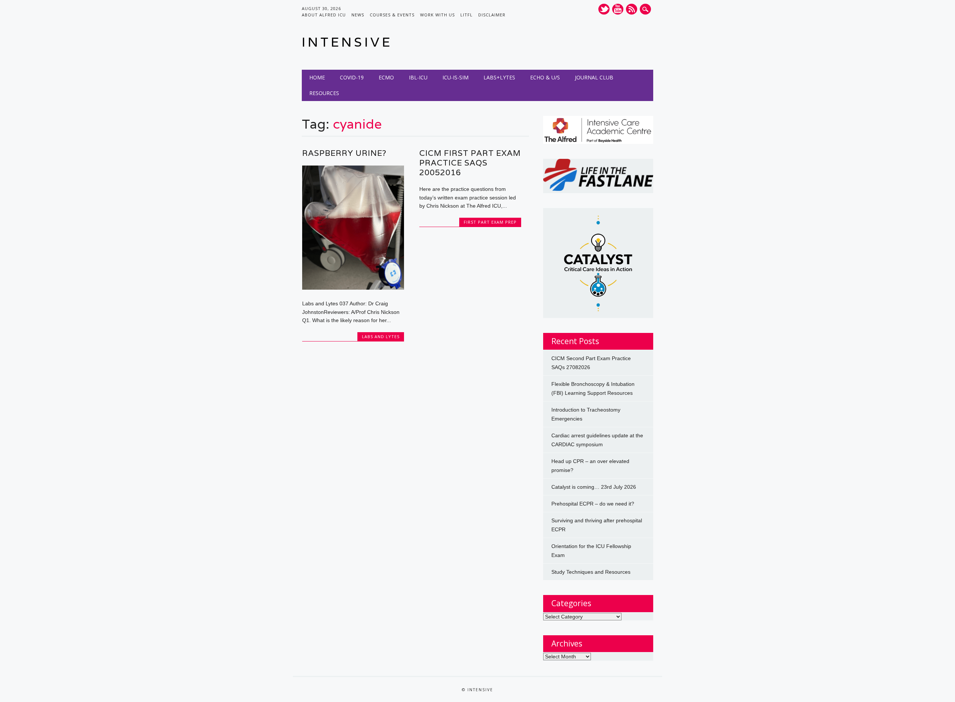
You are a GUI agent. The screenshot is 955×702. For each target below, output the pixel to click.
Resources (324, 93)
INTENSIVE (347, 42)
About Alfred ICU (324, 15)
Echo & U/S (545, 77)
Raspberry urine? (344, 153)
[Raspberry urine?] (353, 288)
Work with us (437, 15)
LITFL (466, 15)
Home (317, 77)
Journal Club (594, 77)
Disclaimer (491, 15)
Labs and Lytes (381, 336)
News (357, 15)
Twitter (604, 9)
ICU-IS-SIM (455, 77)
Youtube (617, 9)
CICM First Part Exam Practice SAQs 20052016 (470, 162)
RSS (631, 9)
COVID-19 (352, 77)
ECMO (386, 77)
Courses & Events (392, 15)
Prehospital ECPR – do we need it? (592, 504)
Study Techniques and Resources (590, 572)
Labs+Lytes (499, 77)
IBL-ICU (418, 77)
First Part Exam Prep (490, 222)
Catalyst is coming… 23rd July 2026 (593, 487)
